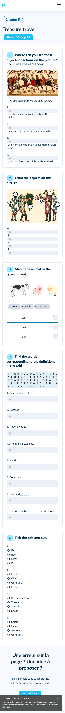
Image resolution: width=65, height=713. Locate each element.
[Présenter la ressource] (55, 55)
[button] (32, 107)
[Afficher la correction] (46, 55)
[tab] (46, 55)
